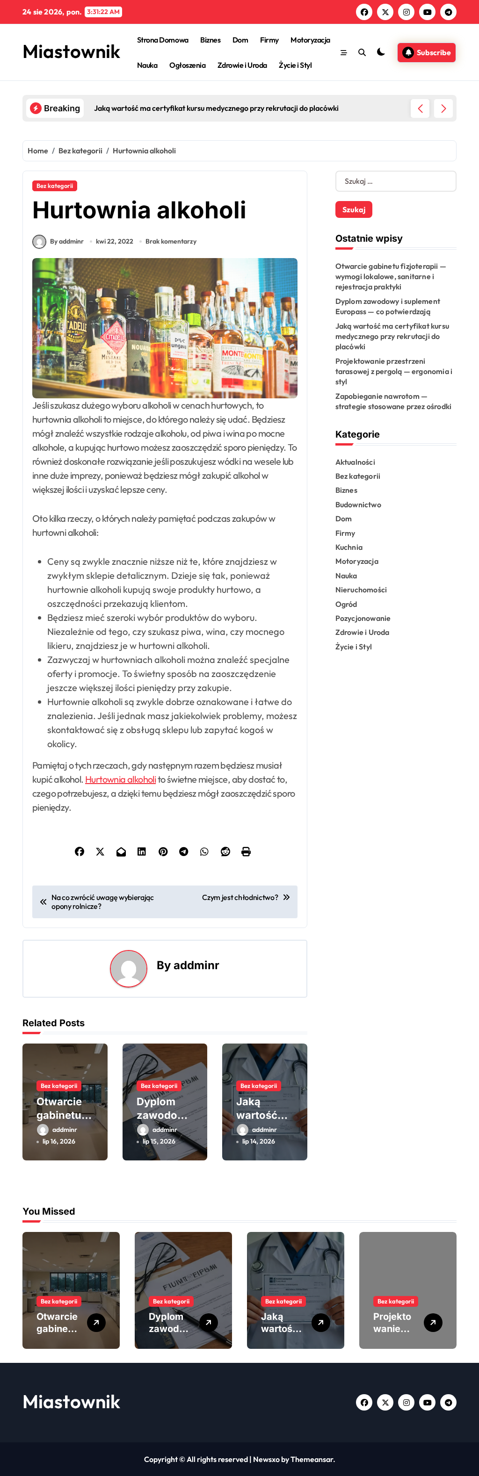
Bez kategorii (54, 185)
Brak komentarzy (170, 241)
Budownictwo (358, 504)
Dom (240, 39)
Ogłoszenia (187, 65)
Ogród (346, 604)
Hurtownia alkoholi (120, 779)
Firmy (269, 39)
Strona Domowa (163, 39)
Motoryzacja (310, 39)
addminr (196, 965)
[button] (443, 108)
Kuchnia (349, 547)
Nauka (147, 65)
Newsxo (266, 1459)
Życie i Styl (295, 65)
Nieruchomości (361, 589)
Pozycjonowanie (363, 618)
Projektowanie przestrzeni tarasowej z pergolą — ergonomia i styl (394, 371)
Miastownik (71, 51)
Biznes (210, 39)
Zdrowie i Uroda (242, 65)
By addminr (67, 241)
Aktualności (355, 462)
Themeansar (311, 1459)
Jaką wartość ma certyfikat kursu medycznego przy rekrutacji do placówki (392, 336)
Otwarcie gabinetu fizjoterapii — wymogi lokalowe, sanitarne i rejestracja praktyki (390, 276)
